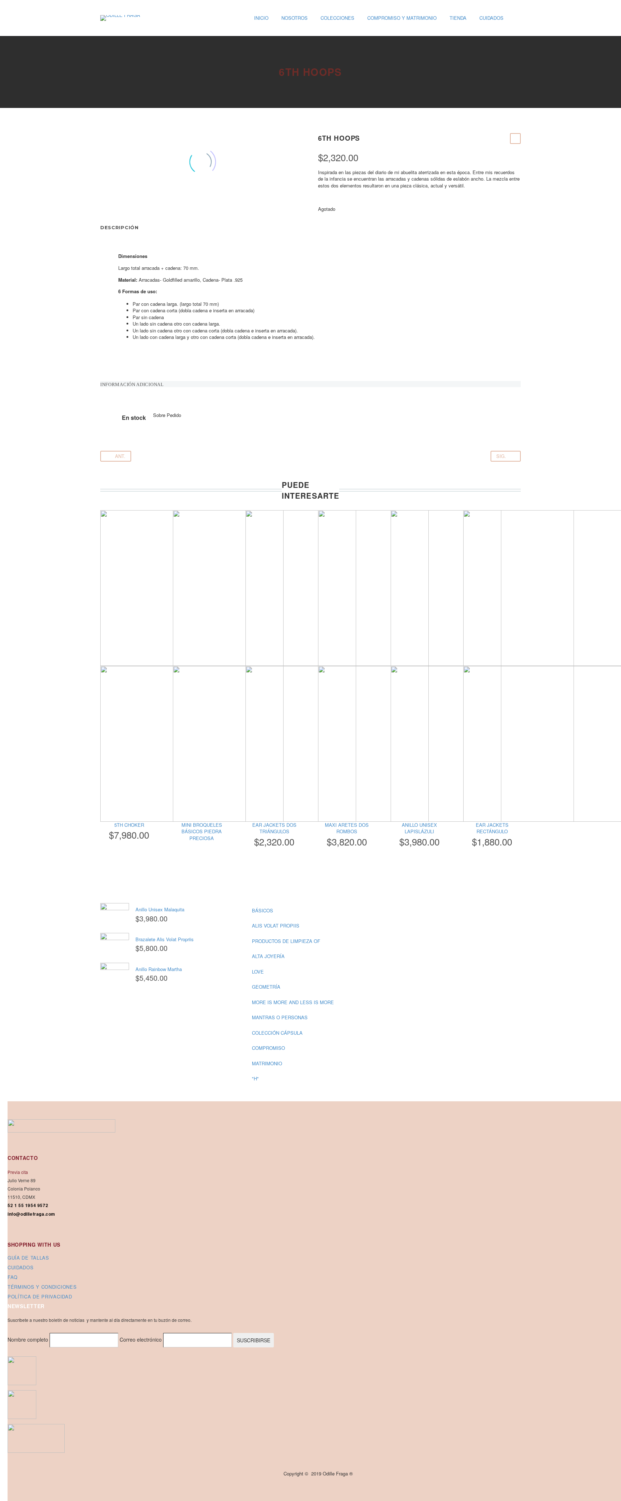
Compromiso (268, 1047)
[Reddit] (159, 201)
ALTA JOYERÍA (268, 956)
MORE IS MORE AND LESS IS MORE (293, 1002)
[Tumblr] (137, 201)
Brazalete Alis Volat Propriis (164, 939)
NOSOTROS (294, 18)
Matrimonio (267, 1063)
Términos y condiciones (42, 1286)
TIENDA (458, 18)
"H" (255, 1078)
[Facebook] (105, 201)
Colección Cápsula (277, 1032)
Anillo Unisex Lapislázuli (419, 828)
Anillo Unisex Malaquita (159, 909)
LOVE (258, 971)
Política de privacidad (40, 1296)
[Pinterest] (126, 201)
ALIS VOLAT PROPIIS (275, 925)
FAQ (13, 1277)
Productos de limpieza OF (286, 941)
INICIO (261, 18)
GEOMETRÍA (266, 986)
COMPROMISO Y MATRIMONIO (402, 18)
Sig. (501, 456)
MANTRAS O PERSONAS (280, 1017)
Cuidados (21, 1267)
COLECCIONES (337, 18)
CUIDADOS (491, 18)
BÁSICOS (262, 910)
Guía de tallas (28, 1257)
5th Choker (129, 824)
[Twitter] (116, 201)
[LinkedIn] (148, 201)
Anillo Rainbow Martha (158, 969)
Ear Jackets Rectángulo (492, 828)
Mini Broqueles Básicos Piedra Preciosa (201, 831)
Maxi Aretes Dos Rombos (347, 828)
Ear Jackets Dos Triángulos (274, 828)
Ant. (120, 456)
